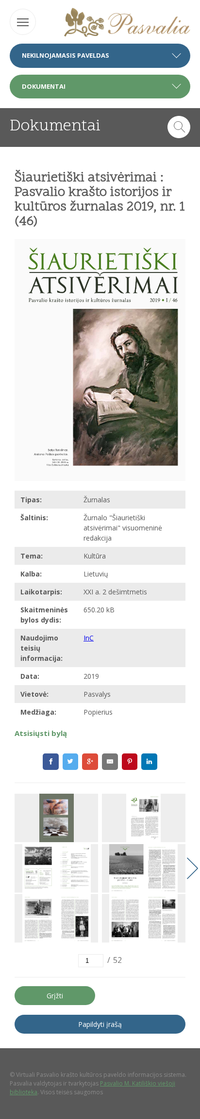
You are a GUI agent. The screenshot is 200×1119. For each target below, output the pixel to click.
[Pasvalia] (127, 23)
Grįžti (55, 995)
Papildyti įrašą (100, 1024)
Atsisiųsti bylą (41, 733)
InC (88, 637)
